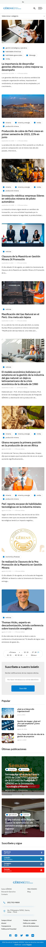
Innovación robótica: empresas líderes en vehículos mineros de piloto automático (23, 198)
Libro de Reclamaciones (31, 926)
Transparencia (6, 926)
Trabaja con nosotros (30, 920)
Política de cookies (29, 923)
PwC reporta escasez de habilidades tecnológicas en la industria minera (22, 505)
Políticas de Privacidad (8, 929)
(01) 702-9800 (13, 902)
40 (16, 655)
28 (35, 652)
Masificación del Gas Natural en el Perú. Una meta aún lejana (20, 315)
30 (8, 655)
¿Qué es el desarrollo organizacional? (25, 710)
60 (21, 655)
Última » (34, 655)
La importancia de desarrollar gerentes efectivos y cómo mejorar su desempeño (22, 66)
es (23, 2)
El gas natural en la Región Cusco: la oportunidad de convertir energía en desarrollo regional (22, 824)
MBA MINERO (32, 889)
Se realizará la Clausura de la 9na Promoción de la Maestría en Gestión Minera (22, 564)
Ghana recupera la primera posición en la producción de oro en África (21, 444)
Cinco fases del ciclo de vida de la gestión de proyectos (30, 735)
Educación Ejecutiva (8, 891)
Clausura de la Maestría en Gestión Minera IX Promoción (21, 258)
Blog (28, 891)
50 (18, 655)
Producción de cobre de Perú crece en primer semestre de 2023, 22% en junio (22, 134)
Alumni (3, 923)
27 (33, 652)
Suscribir (23, 688)
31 (10, 655)
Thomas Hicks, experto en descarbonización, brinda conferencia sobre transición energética (22, 625)
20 (27, 652)
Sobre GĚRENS (6, 889)
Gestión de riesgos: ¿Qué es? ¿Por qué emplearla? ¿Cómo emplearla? (29, 723)
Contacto (4, 894)
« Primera (12, 652)
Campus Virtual (6, 920)
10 (25, 652)
